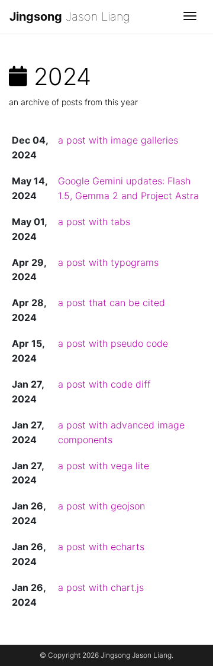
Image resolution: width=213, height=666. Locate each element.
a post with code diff (104, 384)
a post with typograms (108, 262)
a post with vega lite (103, 466)
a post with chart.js (101, 587)
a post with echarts (101, 547)
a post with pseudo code (113, 343)
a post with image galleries (118, 140)
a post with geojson (101, 506)
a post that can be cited (111, 302)
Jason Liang (69, 16)
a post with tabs (94, 222)
